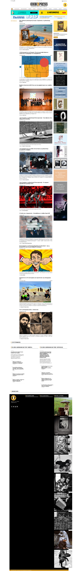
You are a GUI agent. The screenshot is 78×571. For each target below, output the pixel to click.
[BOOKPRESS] (39, 5)
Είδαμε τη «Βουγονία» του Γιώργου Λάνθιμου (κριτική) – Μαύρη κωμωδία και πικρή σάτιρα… (46, 379)
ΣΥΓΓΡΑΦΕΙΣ (16, 342)
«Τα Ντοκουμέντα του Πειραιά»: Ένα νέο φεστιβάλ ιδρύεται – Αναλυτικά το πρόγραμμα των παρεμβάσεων (34, 53)
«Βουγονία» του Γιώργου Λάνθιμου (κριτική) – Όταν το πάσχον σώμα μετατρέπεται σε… (47, 373)
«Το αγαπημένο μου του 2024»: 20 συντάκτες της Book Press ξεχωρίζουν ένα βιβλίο (33, 149)
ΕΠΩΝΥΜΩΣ (12, 350)
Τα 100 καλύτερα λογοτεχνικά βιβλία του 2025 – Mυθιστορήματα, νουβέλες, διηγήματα (46, 367)
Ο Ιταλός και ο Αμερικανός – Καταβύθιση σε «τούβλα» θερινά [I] (34, 213)
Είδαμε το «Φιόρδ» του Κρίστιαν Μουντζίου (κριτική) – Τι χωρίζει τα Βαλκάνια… (18, 380)
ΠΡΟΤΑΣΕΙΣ (14, 364)
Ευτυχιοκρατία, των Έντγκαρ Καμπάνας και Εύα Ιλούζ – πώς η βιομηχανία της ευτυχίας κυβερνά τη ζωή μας (34, 246)
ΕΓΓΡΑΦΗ (55, 37)
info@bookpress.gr (14, 402)
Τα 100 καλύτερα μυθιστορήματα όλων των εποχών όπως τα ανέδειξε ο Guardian (47, 385)
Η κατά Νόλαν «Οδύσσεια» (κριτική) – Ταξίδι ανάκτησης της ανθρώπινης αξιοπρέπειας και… (18, 368)
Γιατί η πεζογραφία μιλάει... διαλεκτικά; (28, 309)
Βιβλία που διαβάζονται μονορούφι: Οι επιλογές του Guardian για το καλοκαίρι (18, 362)
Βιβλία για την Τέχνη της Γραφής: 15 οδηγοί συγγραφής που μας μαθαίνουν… (19, 374)
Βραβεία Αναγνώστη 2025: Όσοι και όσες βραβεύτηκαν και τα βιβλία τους (35, 85)
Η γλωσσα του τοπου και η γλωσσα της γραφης (17, 352)
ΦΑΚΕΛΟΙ (15, 391)
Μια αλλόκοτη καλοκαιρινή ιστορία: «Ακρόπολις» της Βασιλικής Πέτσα (34, 21)
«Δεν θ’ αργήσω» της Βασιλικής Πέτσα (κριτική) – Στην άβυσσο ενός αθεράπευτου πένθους (35, 118)
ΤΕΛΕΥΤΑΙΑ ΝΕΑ (41, 350)
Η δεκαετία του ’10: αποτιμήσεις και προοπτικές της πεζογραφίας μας (35, 278)
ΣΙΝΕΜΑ (14, 370)
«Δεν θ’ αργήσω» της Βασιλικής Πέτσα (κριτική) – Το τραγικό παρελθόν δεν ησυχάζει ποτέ (33, 183)
